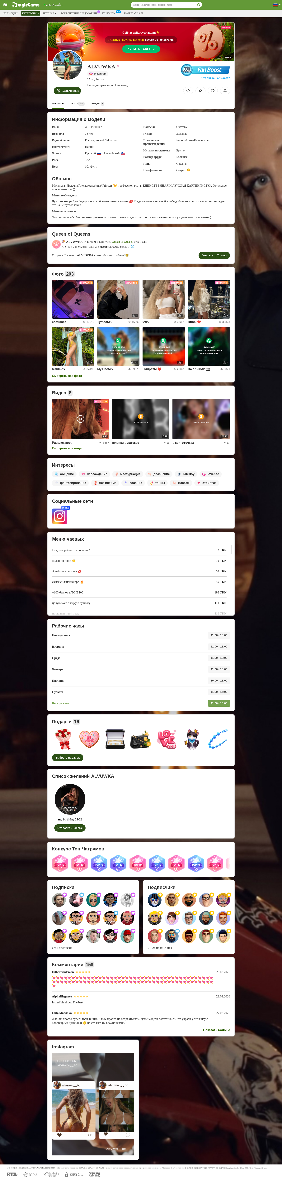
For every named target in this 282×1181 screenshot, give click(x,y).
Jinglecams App (133, 13)
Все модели (10, 13)
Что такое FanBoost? (215, 77)
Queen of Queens (122, 241)
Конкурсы (108, 13)
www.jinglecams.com (45, 1168)
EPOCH (82, 1168)
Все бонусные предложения (79, 13)
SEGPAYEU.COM (96, 1168)
